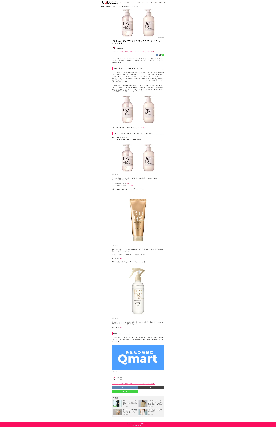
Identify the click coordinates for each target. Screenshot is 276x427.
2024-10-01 (119, 46)
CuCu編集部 (120, 48)
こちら (144, 127)
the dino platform (139, 425)
